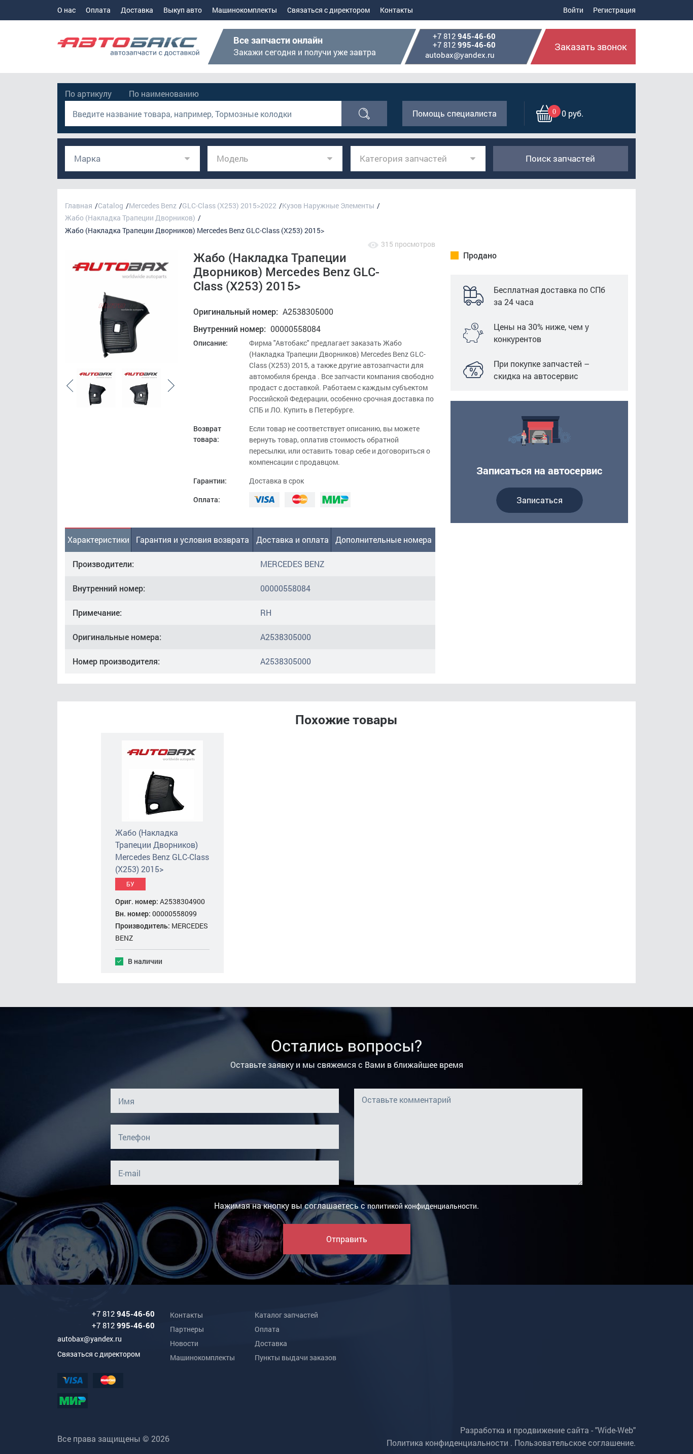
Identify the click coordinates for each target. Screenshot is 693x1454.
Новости (184, 1343)
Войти (573, 10)
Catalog (110, 205)
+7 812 (464, 36)
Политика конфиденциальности (447, 1442)
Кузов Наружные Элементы (328, 205)
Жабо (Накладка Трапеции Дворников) (130, 217)
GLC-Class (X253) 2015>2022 (229, 205)
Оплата (98, 10)
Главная (78, 205)
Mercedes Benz (153, 205)
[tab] (98, 540)
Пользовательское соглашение (574, 1442)
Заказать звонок (591, 47)
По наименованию (164, 93)
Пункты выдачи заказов (295, 1357)
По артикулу (88, 93)
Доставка (137, 10)
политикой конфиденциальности (422, 1206)
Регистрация (614, 10)
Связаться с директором (328, 10)
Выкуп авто (182, 10)
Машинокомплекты (244, 10)
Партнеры (187, 1329)
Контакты (396, 10)
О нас (66, 10)
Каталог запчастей (286, 1315)
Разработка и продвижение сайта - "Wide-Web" (548, 1430)
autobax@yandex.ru (460, 55)
